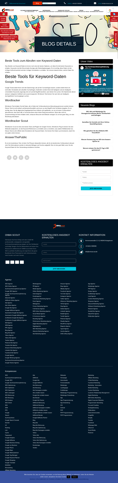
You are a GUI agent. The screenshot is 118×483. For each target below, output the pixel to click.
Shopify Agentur (65, 321)
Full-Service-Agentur (39, 308)
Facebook (91, 422)
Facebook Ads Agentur (11, 352)
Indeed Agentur (64, 308)
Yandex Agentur (9, 340)
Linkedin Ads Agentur (11, 350)
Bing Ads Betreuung (38, 425)
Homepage (63, 377)
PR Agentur (36, 286)
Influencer (91, 427)
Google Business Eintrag (12, 442)
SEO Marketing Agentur (39, 328)
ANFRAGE (96, 11)
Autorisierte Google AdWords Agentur (16, 315)
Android (62, 407)
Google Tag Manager (11, 455)
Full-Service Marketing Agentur (42, 298)
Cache (7, 432)
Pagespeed (8, 435)
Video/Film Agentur (93, 313)
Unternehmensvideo (94, 412)
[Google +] (21, 157)
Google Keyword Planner (12, 457)
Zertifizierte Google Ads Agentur (14, 317)
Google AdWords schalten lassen (42, 412)
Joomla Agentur (65, 331)
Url (6, 425)
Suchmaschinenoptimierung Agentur (15, 288)
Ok (68, 476)
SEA (6, 405)
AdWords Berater (38, 415)
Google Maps (9, 450)
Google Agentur (9, 355)
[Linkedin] (27, 157)
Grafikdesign (64, 390)
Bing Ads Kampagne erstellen (41, 430)
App (61, 397)
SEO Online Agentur (11, 286)
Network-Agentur (93, 308)
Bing (34, 420)
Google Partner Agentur (12, 362)
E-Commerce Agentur (39, 316)
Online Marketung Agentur (40, 291)
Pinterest (90, 432)
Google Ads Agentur (11, 307)
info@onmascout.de (107, 3)
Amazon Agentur (65, 283)
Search (7, 415)
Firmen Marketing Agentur (40, 306)
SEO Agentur (9, 283)
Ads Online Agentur (10, 305)
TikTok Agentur (64, 303)
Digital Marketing (93, 395)
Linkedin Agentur (65, 311)
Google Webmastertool (12, 452)
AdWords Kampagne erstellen (41, 407)
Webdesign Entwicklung (67, 395)
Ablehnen (75, 476)
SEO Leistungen (10, 392)
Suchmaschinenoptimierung (13, 377)
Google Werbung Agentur (12, 357)
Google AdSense (10, 440)
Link (6, 430)
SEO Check (8, 402)
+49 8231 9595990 (77, 3)
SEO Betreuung (9, 395)
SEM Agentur (9, 325)
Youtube (90, 420)
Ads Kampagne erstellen (40, 390)
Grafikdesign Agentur (94, 293)
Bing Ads (35, 422)
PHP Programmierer (66, 415)
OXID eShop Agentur (66, 333)
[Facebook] (9, 157)
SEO (6, 375)
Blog (37, 3)
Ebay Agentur (64, 286)
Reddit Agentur (64, 313)
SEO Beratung (9, 397)
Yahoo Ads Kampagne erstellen (42, 442)
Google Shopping (10, 460)
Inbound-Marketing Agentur (96, 303)
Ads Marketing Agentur (39, 333)
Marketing (91, 375)
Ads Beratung (37, 387)
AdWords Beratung (38, 405)
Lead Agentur (92, 296)
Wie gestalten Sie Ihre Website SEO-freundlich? (96, 132)
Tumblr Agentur (64, 316)
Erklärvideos (91, 410)
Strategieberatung (93, 407)
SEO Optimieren (10, 390)
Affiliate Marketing (10, 470)
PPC (6, 410)
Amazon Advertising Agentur (13, 347)
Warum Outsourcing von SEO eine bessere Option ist (95, 140)
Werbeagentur (37, 283)
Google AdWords (38, 382)
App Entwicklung (65, 402)
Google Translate (10, 462)
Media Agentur (37, 288)
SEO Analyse (9, 400)
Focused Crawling (93, 405)
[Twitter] (15, 157)
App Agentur (91, 283)
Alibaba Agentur (65, 288)
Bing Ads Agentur (10, 332)
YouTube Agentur (65, 293)
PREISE (81, 11)
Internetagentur (37, 293)
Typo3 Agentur (64, 328)
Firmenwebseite (65, 382)
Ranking (7, 427)
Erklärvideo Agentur (93, 316)
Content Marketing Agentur (96, 298)
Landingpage (64, 387)
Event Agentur (37, 301)
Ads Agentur (8, 302)
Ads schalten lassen (38, 392)
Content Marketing (93, 390)
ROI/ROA (8, 465)
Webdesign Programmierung (68, 392)
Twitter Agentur (64, 298)
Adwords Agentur (10, 297)
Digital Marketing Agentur (40, 323)
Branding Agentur (38, 318)
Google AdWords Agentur (12, 310)
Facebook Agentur (65, 291)
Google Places (9, 447)
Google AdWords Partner (40, 417)
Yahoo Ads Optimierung (39, 440)
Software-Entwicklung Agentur (96, 306)
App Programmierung (66, 400)
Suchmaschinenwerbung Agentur (14, 360)
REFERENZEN (46, 11)
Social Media (92, 430)
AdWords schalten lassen (40, 410)
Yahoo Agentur (9, 335)
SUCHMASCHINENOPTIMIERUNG (29, 11)
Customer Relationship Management (98, 392)
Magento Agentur (65, 326)
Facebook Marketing (94, 382)
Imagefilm (91, 415)
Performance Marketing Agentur (42, 321)
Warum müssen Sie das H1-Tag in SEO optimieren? (96, 149)
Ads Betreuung (37, 385)
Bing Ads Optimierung (39, 427)
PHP (61, 410)
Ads (34, 375)
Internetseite (64, 380)
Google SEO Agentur (11, 291)
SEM (6, 407)
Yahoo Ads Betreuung (39, 437)
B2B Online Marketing (94, 397)
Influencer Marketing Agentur (68, 301)
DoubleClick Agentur (94, 311)
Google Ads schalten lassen (41, 395)
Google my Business (11, 445)
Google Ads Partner (38, 400)
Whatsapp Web (92, 425)
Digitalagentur (37, 326)
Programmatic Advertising (95, 402)
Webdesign (63, 385)
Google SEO (8, 380)
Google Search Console (12, 420)
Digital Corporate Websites (96, 400)
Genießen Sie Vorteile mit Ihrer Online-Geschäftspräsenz (96, 123)
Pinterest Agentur (65, 318)
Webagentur (36, 303)
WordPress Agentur (66, 323)
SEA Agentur (8, 322)
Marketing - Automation (95, 385)
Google (7, 412)
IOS (61, 405)
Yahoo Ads (36, 435)
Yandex (35, 447)
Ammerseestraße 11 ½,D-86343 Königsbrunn (99, 240)
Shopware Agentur (93, 301)
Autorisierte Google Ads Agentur (14, 312)
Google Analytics (10, 437)
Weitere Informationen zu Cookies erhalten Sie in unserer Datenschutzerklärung (59, 479)
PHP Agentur (92, 288)
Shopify (90, 417)
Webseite (63, 375)
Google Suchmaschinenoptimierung (15, 382)
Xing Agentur (64, 306)
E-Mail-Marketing (93, 380)
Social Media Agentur (39, 313)
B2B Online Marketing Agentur (41, 311)
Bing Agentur (9, 330)
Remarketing (9, 467)
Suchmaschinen (9, 417)
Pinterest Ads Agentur (11, 342)
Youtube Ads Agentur (11, 345)
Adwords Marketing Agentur (41, 331)
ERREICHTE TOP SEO (64, 11)
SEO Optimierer (9, 387)
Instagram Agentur (65, 296)
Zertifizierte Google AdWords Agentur (16, 320)
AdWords (35, 377)
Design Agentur (92, 291)
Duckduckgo (36, 445)
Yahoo (34, 432)
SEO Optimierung (10, 385)
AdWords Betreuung (39, 402)
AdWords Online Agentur (12, 300)
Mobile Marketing (93, 387)
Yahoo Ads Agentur (10, 337)
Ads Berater (36, 397)
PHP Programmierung (66, 412)
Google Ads (36, 380)
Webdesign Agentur (93, 286)
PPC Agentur (9, 327)
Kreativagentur (37, 296)
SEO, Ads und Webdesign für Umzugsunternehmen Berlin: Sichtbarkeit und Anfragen (95, 113)
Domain (7, 422)
